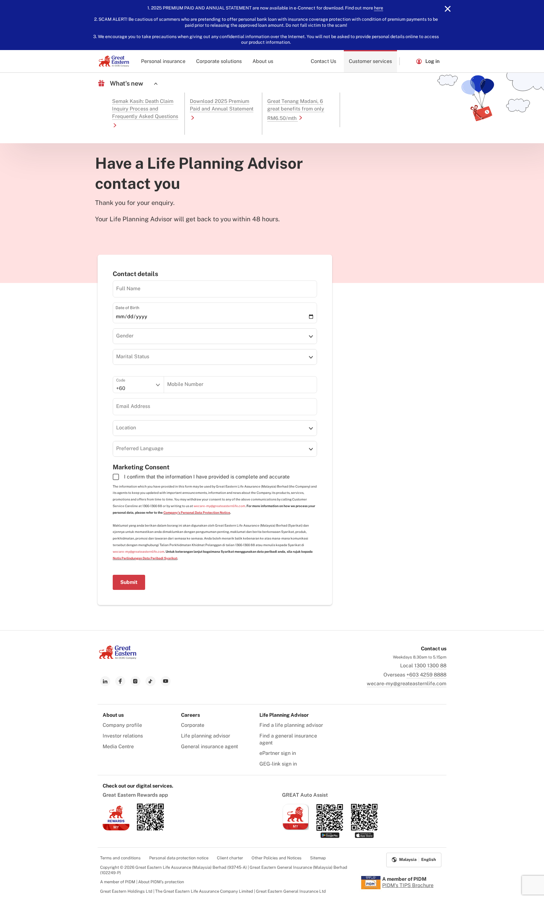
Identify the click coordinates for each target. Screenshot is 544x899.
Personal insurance (163, 61)
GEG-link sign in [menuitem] (278, 764)
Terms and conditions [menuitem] (120, 858)
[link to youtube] (166, 681)
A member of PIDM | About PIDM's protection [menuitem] (142, 881)
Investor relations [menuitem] (123, 736)
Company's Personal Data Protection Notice (196, 512)
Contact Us (323, 61)
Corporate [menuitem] (192, 725)
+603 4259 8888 (426, 675)
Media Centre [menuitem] (118, 746)
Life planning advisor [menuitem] (205, 736)
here (378, 7)
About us (262, 61)
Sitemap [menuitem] (318, 858)
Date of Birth (127, 307)
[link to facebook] (120, 681)
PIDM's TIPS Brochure (408, 885)
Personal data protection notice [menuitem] (178, 858)
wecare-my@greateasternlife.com (219, 506)
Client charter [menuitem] (230, 858)
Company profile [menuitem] (122, 725)
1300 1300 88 (430, 666)
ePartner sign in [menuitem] (277, 753)
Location (126, 428)
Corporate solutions (219, 61)
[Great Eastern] (114, 61)
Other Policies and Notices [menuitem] (277, 858)
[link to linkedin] (105, 681)
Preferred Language (139, 448)
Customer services (370, 61)
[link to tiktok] (150, 681)
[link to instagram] (135, 681)
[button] (407, 61)
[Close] (447, 9)
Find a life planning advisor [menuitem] (291, 725)
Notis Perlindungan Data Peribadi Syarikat (145, 558)
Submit (129, 582)
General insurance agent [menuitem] (209, 746)
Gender (124, 336)
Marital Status (132, 356)
